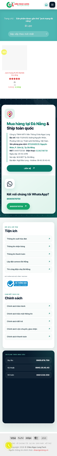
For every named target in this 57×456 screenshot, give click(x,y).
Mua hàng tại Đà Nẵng (26, 123)
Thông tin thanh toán (16, 254)
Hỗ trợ (48, 443)
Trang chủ (8, 18)
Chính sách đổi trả (15, 321)
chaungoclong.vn (41, 450)
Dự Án (32, 443)
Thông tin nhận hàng (16, 246)
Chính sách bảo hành (16, 306)
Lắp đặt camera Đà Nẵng (17, 261)
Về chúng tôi (22, 443)
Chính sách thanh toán (17, 336)
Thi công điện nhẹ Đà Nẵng (18, 269)
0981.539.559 (42, 375)
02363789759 (42, 151)
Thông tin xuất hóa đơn (17, 239)
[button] (46, 4)
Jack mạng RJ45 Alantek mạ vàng (14, 74)
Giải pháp (40, 443)
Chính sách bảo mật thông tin (20, 314)
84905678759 (13, 199)
